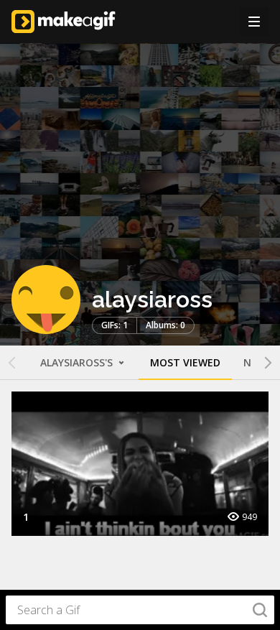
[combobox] (140, 610)
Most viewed (185, 362)
